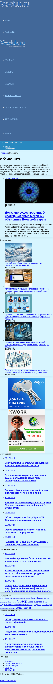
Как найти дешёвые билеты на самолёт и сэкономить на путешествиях (24, 264)
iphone (40, 598)
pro (48, 598)
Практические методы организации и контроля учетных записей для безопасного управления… (27, 371)
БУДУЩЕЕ (9, 84)
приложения (10, 608)
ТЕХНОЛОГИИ (11, 119)
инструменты (21, 605)
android (3, 598)
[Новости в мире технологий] (15, 6)
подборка (3, 608)
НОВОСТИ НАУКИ (13, 96)
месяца (30, 605)
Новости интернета (15, 107)
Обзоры (8, 668)
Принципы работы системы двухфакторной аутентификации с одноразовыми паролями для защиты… (27, 344)
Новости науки (11, 665)
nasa (44, 598)
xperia (14, 602)
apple (23, 598)
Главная (4, 153)
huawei (34, 598)
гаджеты (4, 604)
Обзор (22, 601)
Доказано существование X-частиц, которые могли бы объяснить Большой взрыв (25, 216)
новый (44, 605)
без (46, 602)
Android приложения (13, 598)
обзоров (49, 605)
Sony (10, 602)
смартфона (23, 607)
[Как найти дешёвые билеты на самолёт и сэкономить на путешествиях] (18, 261)
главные (12, 605)
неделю (37, 604)
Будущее (9, 661)
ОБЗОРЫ (9, 72)
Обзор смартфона (36, 602)
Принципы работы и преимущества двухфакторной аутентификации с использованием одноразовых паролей (28, 316)
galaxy (28, 598)
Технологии (10, 670)
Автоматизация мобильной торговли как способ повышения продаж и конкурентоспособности (27, 290)
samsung (3, 602)
